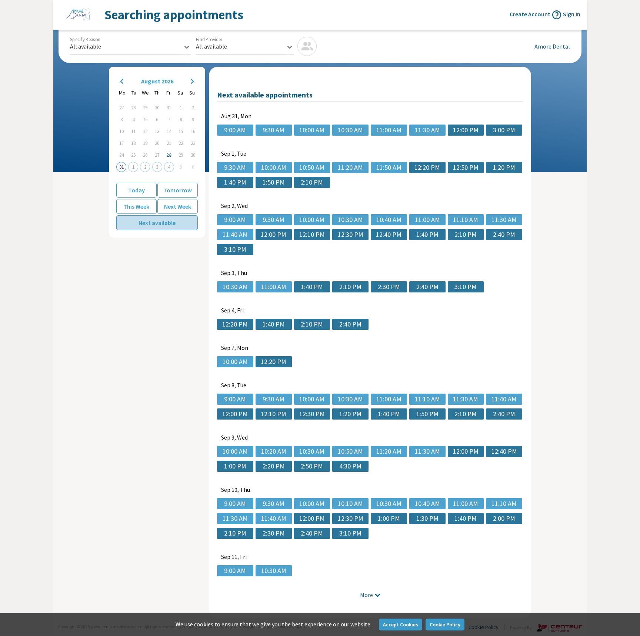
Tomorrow (177, 190)
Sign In (571, 14)
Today (136, 190)
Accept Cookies (400, 624)
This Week (136, 206)
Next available (157, 222)
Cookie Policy (445, 624)
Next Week (177, 206)
